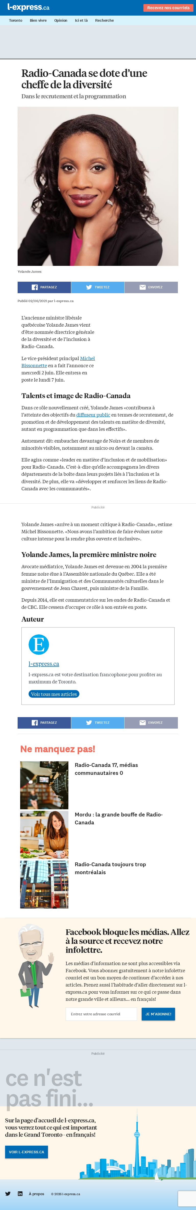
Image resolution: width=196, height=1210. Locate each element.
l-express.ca (44, 663)
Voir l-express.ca (26, 1152)
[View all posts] (54, 694)
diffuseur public (93, 414)
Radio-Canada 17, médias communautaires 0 (106, 769)
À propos (36, 1193)
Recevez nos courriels (168, 7)
